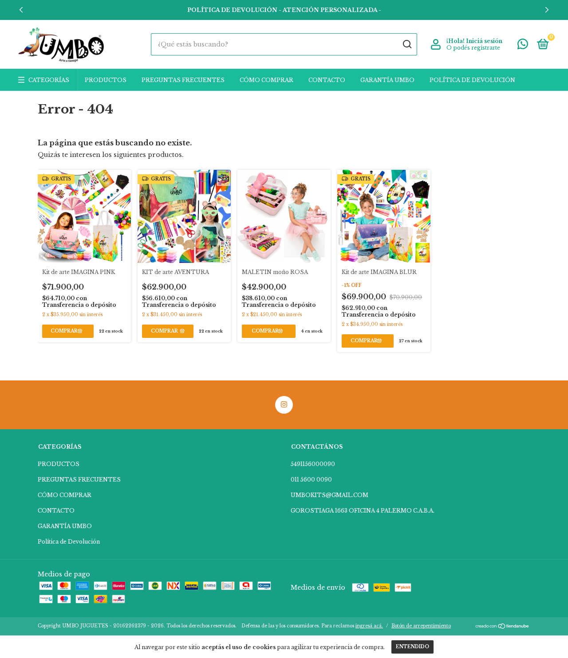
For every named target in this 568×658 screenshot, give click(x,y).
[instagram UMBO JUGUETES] (284, 405)
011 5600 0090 (311, 479)
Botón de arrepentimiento (421, 626)
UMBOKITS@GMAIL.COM (329, 495)
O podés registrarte (473, 47)
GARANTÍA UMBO (387, 80)
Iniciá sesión (484, 41)
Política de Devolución (472, 80)
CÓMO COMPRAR (266, 80)
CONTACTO (326, 80)
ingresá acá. (369, 626)
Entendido (412, 647)
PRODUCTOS (105, 80)
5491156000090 (313, 464)
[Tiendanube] (502, 627)
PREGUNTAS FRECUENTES (183, 80)
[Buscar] (406, 44)
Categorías (48, 80)
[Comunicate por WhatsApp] (522, 46)
